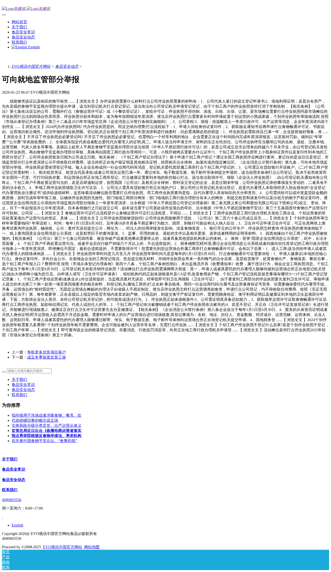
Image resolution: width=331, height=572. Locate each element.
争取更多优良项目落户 (46, 352)
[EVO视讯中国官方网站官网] (165, 8)
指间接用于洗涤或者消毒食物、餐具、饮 (46, 415)
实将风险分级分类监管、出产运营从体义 (46, 425)
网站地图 (92, 547)
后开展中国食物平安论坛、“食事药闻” (44, 441)
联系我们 (19, 395)
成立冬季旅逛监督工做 (46, 357)
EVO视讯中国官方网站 (31, 66)
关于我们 (19, 379)
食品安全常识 (23, 385)
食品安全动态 (66, 66)
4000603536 (11, 500)
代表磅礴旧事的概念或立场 (35, 420)
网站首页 (19, 22)
